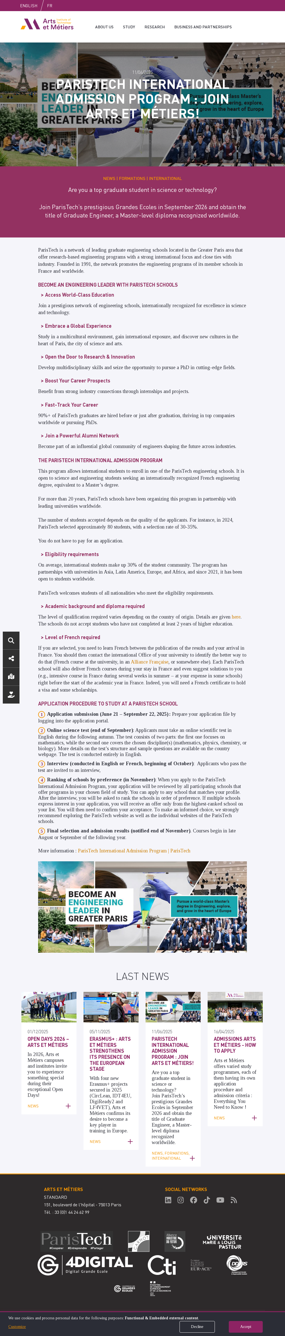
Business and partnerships (203, 26)
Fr (49, 5)
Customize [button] (17, 1327)
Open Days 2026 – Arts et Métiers (48, 1041)
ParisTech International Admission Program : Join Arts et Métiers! (173, 1050)
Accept (245, 1327)
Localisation (11, 676)
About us (104, 26)
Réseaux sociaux (11, 658)
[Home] (47, 23)
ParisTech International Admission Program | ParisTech (134, 851)
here (236, 617)
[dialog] (142, 1323)
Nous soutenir (11, 695)
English (28, 5)
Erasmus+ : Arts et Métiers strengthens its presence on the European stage (110, 1053)
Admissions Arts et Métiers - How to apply (235, 1044)
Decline (197, 1327)
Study (129, 26)
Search (11, 640)
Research (154, 26)
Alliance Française (149, 662)
